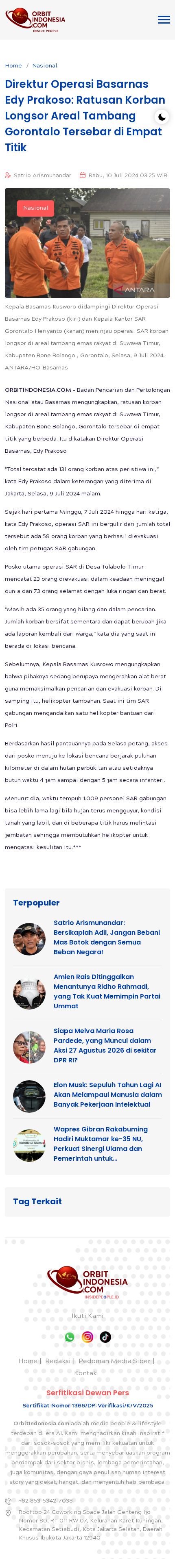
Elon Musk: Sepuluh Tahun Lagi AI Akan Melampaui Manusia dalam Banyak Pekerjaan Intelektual (108, 1094)
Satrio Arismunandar (42, 176)
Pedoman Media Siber (115, 1361)
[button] (164, 20)
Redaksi (58, 1361)
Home (13, 66)
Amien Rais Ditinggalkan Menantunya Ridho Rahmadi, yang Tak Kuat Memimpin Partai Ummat (107, 991)
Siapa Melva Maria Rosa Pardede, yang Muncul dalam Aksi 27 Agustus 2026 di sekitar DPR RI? (105, 1045)
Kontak (85, 1373)
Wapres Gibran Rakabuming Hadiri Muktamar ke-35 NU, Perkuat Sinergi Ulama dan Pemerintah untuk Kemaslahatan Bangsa (101, 1144)
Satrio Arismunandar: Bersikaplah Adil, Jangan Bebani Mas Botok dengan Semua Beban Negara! (107, 937)
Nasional (44, 66)
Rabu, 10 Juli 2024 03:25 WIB (128, 176)
